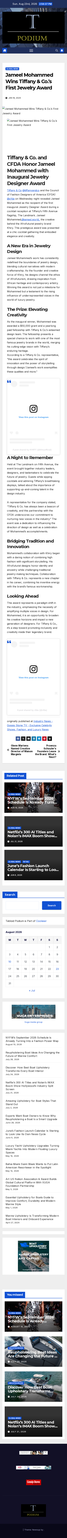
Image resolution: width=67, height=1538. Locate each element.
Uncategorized (16, 1348)
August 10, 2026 (20, 1326)
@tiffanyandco (30, 190)
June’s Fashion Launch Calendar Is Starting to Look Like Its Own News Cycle (32, 870)
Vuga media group (33, 1022)
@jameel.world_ (31, 219)
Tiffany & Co (14, 190)
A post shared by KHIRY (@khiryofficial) (32, 449)
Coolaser (41, 920)
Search (10, 894)
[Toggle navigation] (31, 50)
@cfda (10, 198)
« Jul (32, 990)
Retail (26, 862)
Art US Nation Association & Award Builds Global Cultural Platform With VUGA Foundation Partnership (31, 1182)
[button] (56, 50)
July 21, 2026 (18, 1431)
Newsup (36, 1529)
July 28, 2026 (19, 1361)
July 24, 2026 (19, 1396)
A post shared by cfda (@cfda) (32, 710)
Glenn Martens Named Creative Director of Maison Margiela (22, 750)
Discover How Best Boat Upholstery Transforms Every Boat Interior (30, 1391)
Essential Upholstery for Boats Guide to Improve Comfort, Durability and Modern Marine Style (30, 1201)
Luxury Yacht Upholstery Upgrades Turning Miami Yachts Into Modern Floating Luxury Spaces (32, 1149)
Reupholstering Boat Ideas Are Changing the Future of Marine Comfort (33, 1356)
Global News (12, 69)
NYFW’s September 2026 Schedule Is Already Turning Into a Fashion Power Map (33, 802)
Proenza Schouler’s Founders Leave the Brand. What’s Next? (45, 751)
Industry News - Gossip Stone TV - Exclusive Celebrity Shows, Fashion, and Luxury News (30, 725)
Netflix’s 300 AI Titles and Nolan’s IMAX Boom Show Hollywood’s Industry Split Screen (30, 1086)
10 (9, 961)
